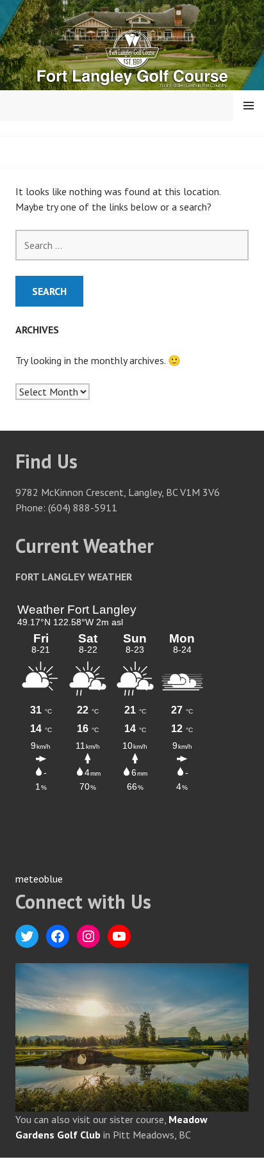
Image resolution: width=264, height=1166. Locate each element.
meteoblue (39, 878)
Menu (248, 105)
